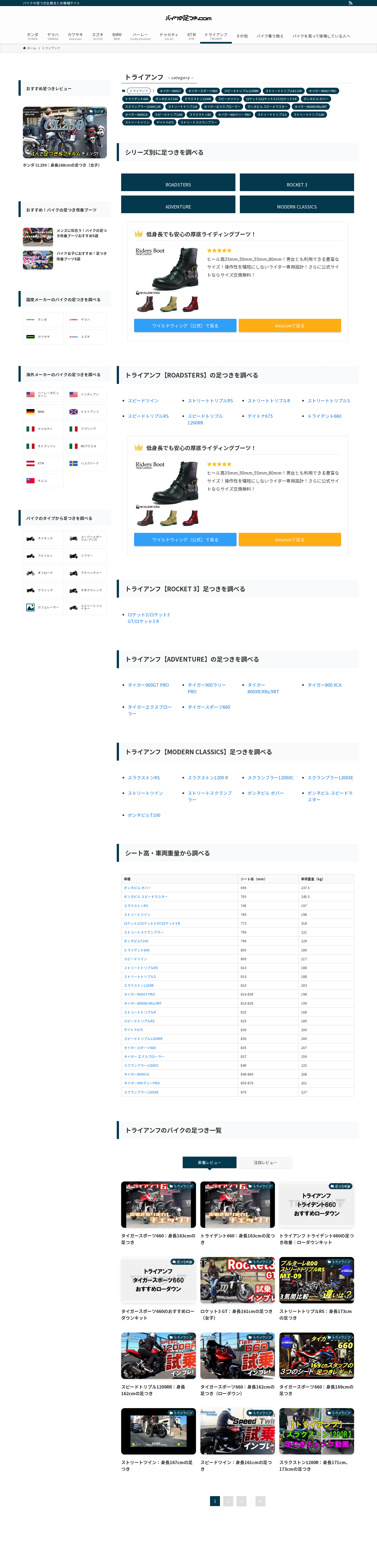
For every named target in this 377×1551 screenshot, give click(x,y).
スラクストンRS (200, 114)
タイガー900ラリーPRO (142, 1083)
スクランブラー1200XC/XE (143, 106)
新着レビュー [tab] (209, 1162)
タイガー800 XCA (324, 684)
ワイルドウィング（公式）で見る (185, 325)
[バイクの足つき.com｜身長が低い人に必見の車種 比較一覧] (188, 18)
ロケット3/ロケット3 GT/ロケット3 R (271, 99)
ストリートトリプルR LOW (284, 91)
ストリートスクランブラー (198, 122)
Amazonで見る (290, 325)
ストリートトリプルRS (309, 114)
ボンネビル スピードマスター (268, 106)
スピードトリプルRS (168, 114)
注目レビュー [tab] (265, 1162)
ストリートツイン (137, 122)
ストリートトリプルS (271, 114)
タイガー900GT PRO (322, 91)
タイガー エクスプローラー (144, 1056)
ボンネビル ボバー (316, 99)
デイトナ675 (165, 122)
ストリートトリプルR (182, 106)
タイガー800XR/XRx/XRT (310, 106)
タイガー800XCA (136, 114)
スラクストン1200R (197, 99)
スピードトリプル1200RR (241, 91)
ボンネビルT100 (166, 99)
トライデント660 (136, 99)
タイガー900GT (170, 91)
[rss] (350, 3)
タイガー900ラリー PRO (234, 114)
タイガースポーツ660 (202, 91)
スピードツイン (228, 99)
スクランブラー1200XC (271, 777)
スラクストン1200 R (208, 777)
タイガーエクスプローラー (222, 106)
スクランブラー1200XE (330, 777)
